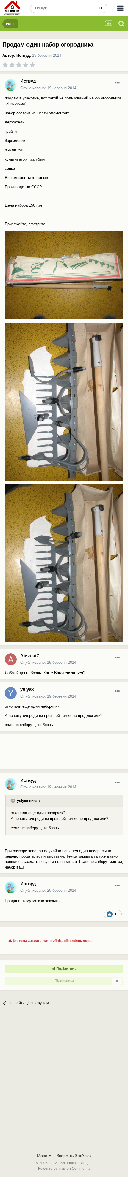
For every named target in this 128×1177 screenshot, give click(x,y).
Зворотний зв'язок (74, 1155)
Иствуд (23, 55)
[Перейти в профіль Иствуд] (11, 85)
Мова (43, 1155)
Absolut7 (29, 655)
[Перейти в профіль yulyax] (11, 693)
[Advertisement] (47, 754)
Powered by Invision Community (64, 1168)
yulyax (27, 689)
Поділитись (65, 969)
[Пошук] (100, 8)
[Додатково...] (117, 83)
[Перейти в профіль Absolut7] (11, 659)
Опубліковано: (48, 88)
